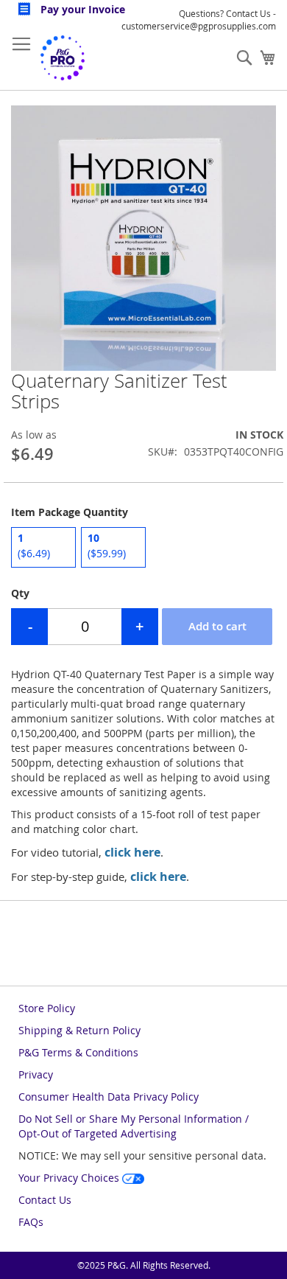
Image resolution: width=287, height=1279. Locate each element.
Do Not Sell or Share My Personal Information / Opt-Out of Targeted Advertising (133, 1126)
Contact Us (44, 1200)
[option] (43, 547)
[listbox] (143, 549)
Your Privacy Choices (70, 1178)
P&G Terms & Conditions (78, 1052)
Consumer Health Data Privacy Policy (108, 1097)
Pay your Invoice (81, 9)
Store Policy (46, 1008)
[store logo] (62, 57)
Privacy (35, 1074)
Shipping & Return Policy (79, 1030)
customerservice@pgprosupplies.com (198, 26)
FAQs (30, 1222)
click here (132, 852)
